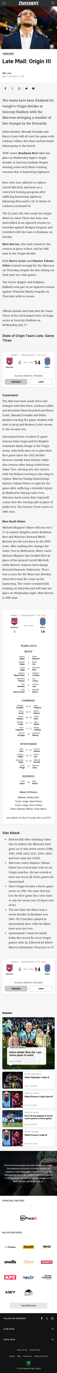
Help (19, 1356)
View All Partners (28, 1305)
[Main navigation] (4, 3)
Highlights (16, 381)
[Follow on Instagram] (52, 1318)
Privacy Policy (35, 1350)
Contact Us (27, 1356)
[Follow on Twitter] (47, 1318)
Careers (12, 1356)
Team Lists (8, 54)
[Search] (53, 3)
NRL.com (6, 73)
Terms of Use (22, 1350)
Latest (41, 381)
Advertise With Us (41, 1356)
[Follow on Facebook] (42, 1318)
